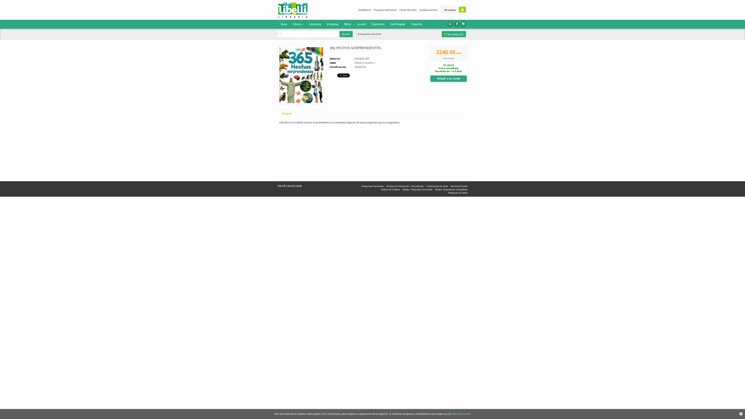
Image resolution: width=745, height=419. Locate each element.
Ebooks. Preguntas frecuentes (417, 190)
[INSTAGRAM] (463, 24)
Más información (461, 414)
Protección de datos (458, 193)
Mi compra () (455, 34)
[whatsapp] (450, 24)
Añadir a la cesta (448, 78)
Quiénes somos (428, 10)
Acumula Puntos (459, 186)
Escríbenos (364, 10)
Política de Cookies (390, 190)
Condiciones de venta (437, 186)
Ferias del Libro (408, 10)
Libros (297, 24)
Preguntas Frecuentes (373, 186)
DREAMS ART (362, 58)
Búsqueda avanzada (369, 34)
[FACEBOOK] (457, 24)
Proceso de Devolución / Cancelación (405, 186)
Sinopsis (287, 113)
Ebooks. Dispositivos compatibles (451, 190)
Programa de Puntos (385, 10)
